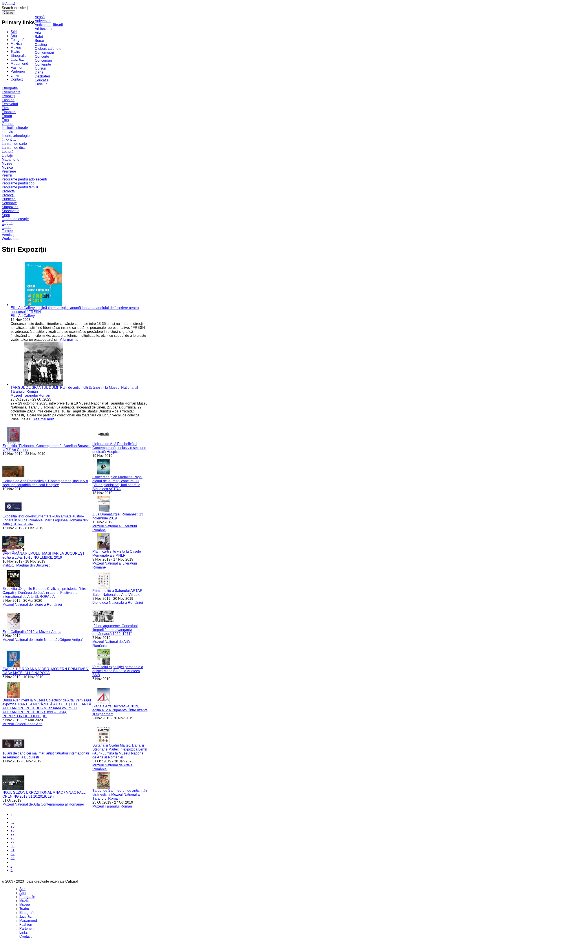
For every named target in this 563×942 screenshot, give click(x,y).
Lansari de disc (14, 147)
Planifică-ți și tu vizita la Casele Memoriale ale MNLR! (116, 553)
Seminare (9, 203)
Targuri (7, 223)
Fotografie (18, 40)
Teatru (15, 51)
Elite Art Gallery (23, 316)
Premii (7, 175)
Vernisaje (9, 235)
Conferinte (43, 64)
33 (13, 858)
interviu (7, 132)
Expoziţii (8, 96)
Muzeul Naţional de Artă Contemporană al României (43, 804)
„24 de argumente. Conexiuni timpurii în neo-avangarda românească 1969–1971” (115, 630)
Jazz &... (17, 59)
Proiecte (8, 191)
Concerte (42, 56)
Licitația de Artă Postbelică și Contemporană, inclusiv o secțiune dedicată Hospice (119, 448)
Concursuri (43, 60)
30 (13, 846)
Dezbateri (42, 76)
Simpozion (10, 207)
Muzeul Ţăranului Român (30, 395)
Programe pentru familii (20, 187)
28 (13, 838)
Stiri (14, 32)
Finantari (9, 112)
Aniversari (43, 21)
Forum (7, 116)
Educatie (42, 80)
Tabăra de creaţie (15, 219)
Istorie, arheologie (16, 136)
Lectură (7, 151)
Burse (39, 40)
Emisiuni (41, 84)
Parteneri (18, 71)
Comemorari (44, 52)
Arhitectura (43, 29)
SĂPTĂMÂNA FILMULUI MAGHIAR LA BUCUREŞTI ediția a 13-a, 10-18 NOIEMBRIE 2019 (44, 555)
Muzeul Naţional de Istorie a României (32, 604)
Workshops (10, 239)
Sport (6, 215)
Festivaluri (10, 104)
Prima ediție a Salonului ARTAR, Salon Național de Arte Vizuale (117, 592)
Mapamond (19, 63)
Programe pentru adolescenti (24, 179)
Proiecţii (8, 195)
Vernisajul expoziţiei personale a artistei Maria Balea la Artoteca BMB (117, 671)
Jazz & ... (9, 140)
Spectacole (10, 211)
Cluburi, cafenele (48, 48)
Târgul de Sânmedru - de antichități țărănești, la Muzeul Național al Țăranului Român (119, 794)
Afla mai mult (70, 339)
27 (13, 834)
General (8, 124)
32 (13, 854)
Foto (5, 120)
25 (13, 826)
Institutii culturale (15, 128)
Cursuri (40, 68)
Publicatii (9, 199)
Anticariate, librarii (49, 25)
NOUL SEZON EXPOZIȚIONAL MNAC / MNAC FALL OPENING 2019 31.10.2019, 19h (44, 794)
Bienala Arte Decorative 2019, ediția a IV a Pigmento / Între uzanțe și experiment (120, 710)
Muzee (16, 48)
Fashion (17, 67)
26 (13, 830)
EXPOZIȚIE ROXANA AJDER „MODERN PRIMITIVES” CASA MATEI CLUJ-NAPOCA (45, 671)
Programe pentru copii (19, 183)
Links (15, 75)
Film (5, 108)
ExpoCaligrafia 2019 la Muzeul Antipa (31, 632)
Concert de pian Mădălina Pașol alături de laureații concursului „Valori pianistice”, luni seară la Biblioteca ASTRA (117, 483)
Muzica (16, 44)
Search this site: (14, 8)
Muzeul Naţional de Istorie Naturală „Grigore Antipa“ (42, 640)
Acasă (40, 17)
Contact (17, 79)
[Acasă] (8, 4)
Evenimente (11, 92)
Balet (39, 37)
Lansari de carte (14, 143)
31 (13, 850)
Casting (41, 44)
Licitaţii (7, 155)
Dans (39, 72)
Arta (14, 36)
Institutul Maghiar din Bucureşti (26, 565)
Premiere (9, 171)
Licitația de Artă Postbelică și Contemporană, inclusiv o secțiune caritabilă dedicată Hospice (45, 483)
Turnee (7, 231)
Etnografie (19, 55)
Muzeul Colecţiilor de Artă (22, 724)
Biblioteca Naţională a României (117, 602)
